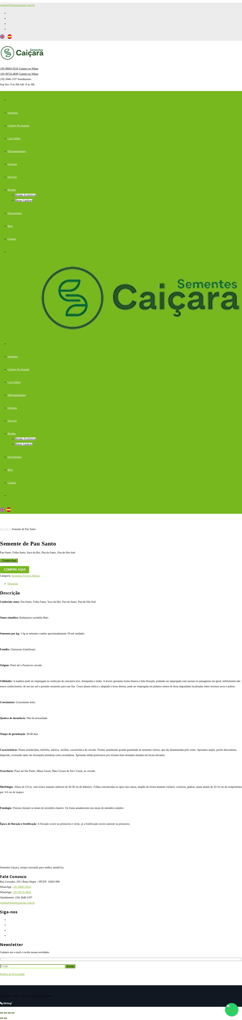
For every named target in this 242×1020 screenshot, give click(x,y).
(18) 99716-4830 (9, 74)
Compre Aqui (9, 560)
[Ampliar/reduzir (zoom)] (1, 1012)
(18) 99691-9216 (9, 68)
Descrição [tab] (13, 583)
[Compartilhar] (9, 1012)
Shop (9, 529)
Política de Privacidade (12, 974)
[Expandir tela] (5, 1012)
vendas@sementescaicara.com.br (17, 5)
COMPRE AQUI (14, 569)
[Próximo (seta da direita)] (5, 1018)
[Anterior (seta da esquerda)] (1, 1018)
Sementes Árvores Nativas (26, 575)
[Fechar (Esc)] (12, 1012)
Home (3, 529)
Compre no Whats (28, 68)
